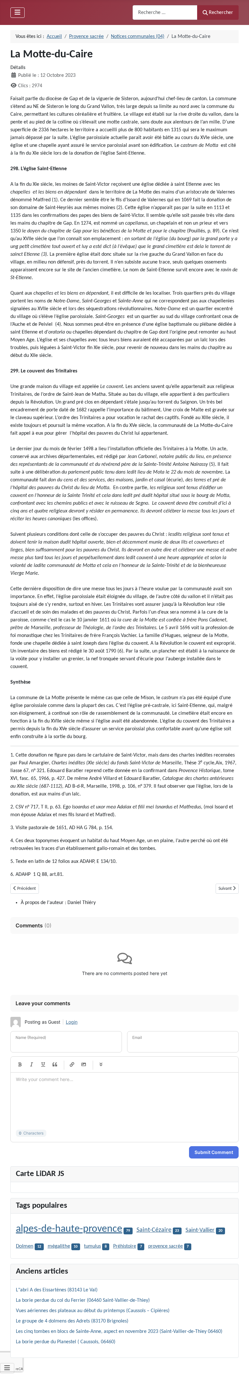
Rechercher (221, 12)
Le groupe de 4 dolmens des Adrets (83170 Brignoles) (72, 1321)
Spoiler (101, 1064)
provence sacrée (165, 1246)
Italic (31, 1064)
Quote (55, 1064)
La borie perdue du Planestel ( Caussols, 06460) (65, 1342)
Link (72, 1064)
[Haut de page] (237, 1364)
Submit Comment (214, 1152)
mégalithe (59, 1246)
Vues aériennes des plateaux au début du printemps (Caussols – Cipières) (93, 1310)
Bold (20, 1064)
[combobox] (165, 12)
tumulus (92, 1246)
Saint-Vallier (200, 1230)
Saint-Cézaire (154, 1230)
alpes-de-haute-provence (69, 1229)
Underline (43, 1064)
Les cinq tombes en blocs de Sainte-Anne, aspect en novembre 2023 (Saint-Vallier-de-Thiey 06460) (119, 1331)
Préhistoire (124, 1246)
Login (71, 1022)
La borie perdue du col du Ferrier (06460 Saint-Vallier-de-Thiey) (83, 1300)
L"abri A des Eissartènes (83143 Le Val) (57, 1290)
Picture (84, 1064)
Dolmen (24, 1246)
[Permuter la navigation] (17, 12)
